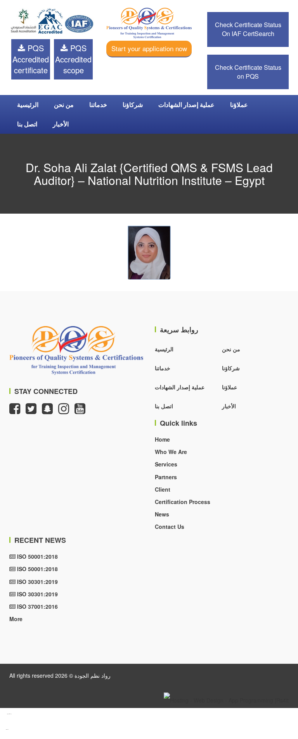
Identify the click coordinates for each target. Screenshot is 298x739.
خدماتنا (98, 104)
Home (162, 439)
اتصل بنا (27, 123)
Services (166, 464)
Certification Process (182, 502)
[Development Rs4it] (226, 699)
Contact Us (169, 526)
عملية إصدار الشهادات (186, 104)
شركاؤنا (133, 104)
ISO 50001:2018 (37, 556)
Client (162, 489)
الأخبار (61, 123)
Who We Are (171, 452)
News (162, 514)
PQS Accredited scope (73, 59)
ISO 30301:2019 (37, 581)
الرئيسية (27, 104)
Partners (166, 477)
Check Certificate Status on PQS (248, 72)
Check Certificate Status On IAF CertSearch (248, 29)
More (16, 619)
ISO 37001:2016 (37, 606)
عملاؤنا (239, 104)
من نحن (64, 104)
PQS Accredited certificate (30, 59)
